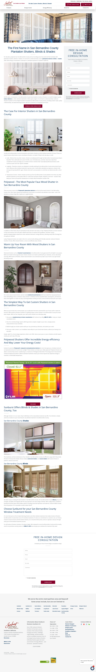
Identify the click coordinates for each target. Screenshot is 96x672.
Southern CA (29, 606)
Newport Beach (83, 606)
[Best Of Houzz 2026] (53, 660)
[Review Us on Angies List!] (44, 662)
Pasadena (63, 606)
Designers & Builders (70, 631)
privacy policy (69, 98)
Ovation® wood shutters (24, 253)
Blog (66, 633)
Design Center (69, 627)
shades (60, 58)
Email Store (7, 643)
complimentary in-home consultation (22, 317)
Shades (26, 421)
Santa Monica (38, 606)
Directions (6, 638)
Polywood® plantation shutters (26, 190)
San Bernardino (47, 606)
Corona (18, 611)
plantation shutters (47, 58)
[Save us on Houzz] (89, 624)
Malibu (27, 608)
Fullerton (81, 608)
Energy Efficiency (69, 629)
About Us (67, 635)
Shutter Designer (69, 624)
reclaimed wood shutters (34, 295)
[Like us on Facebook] (81, 624)
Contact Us (68, 636)
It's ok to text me (74, 88)
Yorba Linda (46, 611)
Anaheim (19, 606)
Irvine (71, 608)
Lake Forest (55, 608)
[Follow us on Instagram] (86, 624)
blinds (54, 58)
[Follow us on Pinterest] (84, 624)
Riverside (55, 606)
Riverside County (56, 611)
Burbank (28, 611)
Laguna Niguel (64, 608)
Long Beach (46, 608)
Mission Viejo (20, 608)
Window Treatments (70, 625)
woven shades (43, 458)
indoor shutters (8, 99)
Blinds (25, 463)
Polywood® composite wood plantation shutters (27, 348)
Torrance (37, 611)
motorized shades (32, 458)
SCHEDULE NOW (78, 93)
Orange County (74, 606)
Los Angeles (37, 608)
